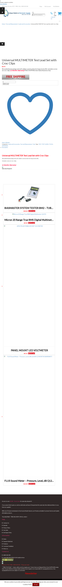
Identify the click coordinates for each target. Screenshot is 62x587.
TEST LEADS (45, 144)
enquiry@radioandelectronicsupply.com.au (13, 557)
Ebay (41, 6)
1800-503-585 (6, 555)
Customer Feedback (8, 546)
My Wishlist (56, 6)
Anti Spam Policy (7, 532)
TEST (40, 144)
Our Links (5, 530)
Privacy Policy (6, 527)
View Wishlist (3, 4)
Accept (36, 584)
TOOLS (51, 144)
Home (4, 539)
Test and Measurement (12, 24)
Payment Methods (8, 541)
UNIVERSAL (5, 145)
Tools (34, 144)
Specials (5, 525)
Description (5, 147)
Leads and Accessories (24, 24)
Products (5, 544)
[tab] (30, 147)
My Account (48, 6)
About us (5, 548)
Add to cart (6, 84)
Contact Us (6, 523)
